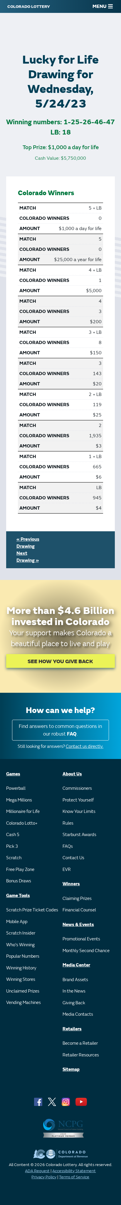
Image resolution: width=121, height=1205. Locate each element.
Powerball (16, 788)
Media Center (76, 965)
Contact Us (73, 858)
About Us (72, 774)
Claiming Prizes (77, 898)
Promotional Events (81, 939)
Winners (71, 884)
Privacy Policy (43, 1177)
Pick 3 (12, 846)
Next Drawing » (27, 556)
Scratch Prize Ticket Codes (32, 910)
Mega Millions (19, 800)
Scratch (13, 858)
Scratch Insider (20, 933)
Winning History (21, 968)
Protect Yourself (78, 800)
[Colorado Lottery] (28, 6)
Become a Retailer (80, 1043)
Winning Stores (20, 979)
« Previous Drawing (27, 542)
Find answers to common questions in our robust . (60, 730)
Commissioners (77, 788)
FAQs (68, 846)
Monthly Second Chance (86, 951)
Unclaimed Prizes (22, 991)
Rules (68, 823)
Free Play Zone (20, 869)
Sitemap (71, 1069)
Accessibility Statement (74, 1170)
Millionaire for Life (23, 811)
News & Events (78, 924)
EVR (67, 869)
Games (13, 774)
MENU (100, 6)
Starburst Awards (79, 835)
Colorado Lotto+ (22, 823)
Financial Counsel (79, 910)
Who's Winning (20, 945)
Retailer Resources (81, 1055)
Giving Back (74, 1003)
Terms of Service (74, 1177)
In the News (74, 991)
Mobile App (16, 922)
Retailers (72, 1029)
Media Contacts (78, 1014)
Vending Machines (23, 1002)
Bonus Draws (18, 881)
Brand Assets (75, 980)
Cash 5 (12, 835)
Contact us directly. (84, 746)
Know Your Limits (79, 811)
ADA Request (37, 1170)
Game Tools (18, 895)
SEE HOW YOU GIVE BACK (60, 661)
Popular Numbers (22, 956)
